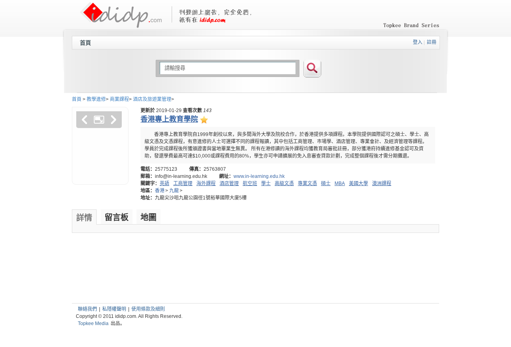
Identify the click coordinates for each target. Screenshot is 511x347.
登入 (417, 42)
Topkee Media (93, 323)
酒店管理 (229, 183)
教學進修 (96, 99)
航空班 (250, 183)
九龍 (174, 190)
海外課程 (206, 183)
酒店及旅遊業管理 (152, 99)
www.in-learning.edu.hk (259, 176)
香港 (159, 190)
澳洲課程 (381, 183)
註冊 (431, 42)
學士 (266, 183)
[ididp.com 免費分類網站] (121, 24)
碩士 (326, 183)
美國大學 (358, 183)
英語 (164, 183)
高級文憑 (284, 183)
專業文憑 (307, 183)
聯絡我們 (87, 309)
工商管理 (182, 183)
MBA (340, 183)
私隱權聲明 (114, 309)
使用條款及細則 (148, 309)
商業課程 (119, 99)
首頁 (85, 42)
